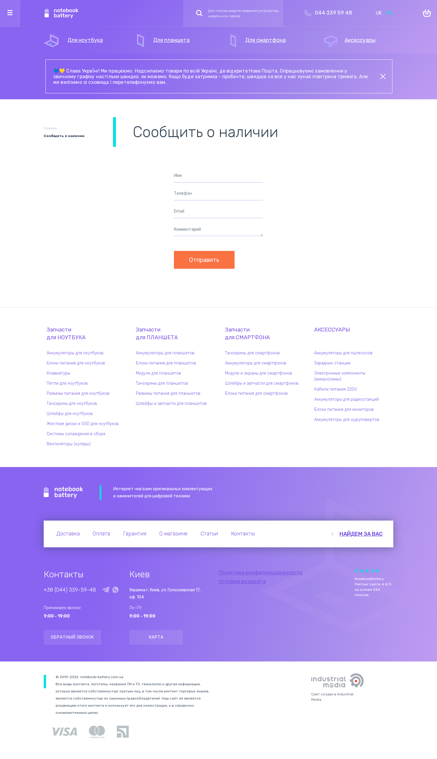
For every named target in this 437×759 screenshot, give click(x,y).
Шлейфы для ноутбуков (70, 413)
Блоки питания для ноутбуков (76, 363)
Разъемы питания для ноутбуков (78, 393)
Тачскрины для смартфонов (252, 353)
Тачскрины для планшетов (162, 383)
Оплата (101, 533)
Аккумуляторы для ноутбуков (75, 353)
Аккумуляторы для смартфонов (255, 363)
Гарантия (134, 533)
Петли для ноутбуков (67, 383)
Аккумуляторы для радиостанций (346, 399)
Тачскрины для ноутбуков (72, 403)
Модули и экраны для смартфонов (258, 373)
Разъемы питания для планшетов (168, 393)
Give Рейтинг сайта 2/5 (361, 570)
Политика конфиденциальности (260, 572)
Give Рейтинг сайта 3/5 (367, 570)
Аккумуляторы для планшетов (165, 353)
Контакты (243, 533)
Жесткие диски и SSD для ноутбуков (83, 423)
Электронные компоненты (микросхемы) (339, 376)
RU (389, 13)
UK (379, 13)
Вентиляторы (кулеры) (69, 444)
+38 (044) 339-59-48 (70, 590)
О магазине (173, 533)
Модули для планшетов (158, 373)
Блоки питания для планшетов (166, 363)
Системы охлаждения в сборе (76, 433)
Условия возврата (242, 581)
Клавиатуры (58, 373)
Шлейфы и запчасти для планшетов (171, 403)
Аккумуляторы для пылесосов (343, 353)
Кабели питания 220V (335, 389)
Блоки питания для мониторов (344, 409)
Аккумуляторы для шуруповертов (346, 419)
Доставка (68, 533)
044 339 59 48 (333, 13)
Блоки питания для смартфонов (256, 393)
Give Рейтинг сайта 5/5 (378, 570)
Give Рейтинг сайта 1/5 (356, 570)
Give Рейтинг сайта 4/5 (372, 570)
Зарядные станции (332, 363)
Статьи (209, 533)
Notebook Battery (63, 493)
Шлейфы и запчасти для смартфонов (261, 383)
